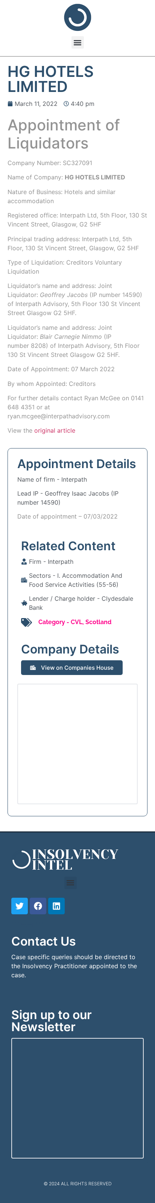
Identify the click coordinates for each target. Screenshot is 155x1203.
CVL (76, 622)
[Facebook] (38, 906)
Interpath (74, 479)
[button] (77, 42)
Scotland (98, 622)
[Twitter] (19, 906)
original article (54, 430)
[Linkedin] (56, 906)
